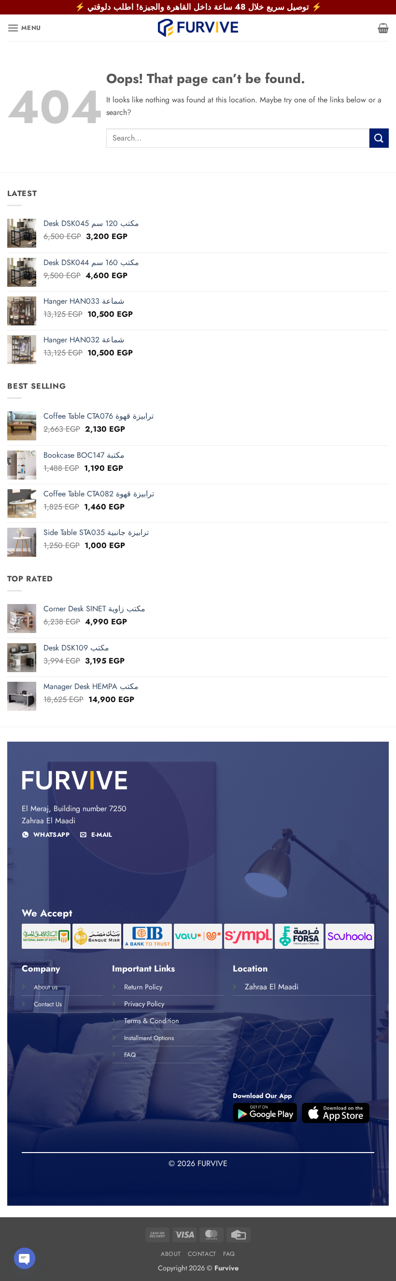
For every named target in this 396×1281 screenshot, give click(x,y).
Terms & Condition (151, 1021)
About (171, 1254)
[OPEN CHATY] (24, 1258)
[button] (24, 28)
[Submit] (379, 137)
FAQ (229, 1254)
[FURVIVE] (198, 27)
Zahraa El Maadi (271, 986)
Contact (202, 1254)
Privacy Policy (144, 1004)
